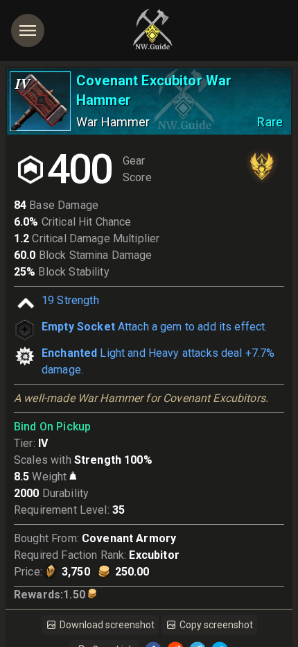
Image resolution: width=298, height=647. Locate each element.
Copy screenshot (216, 624)
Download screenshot (107, 624)
